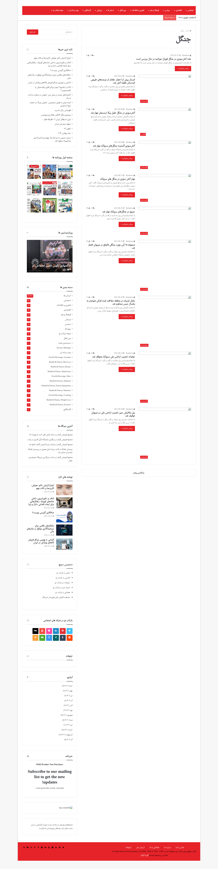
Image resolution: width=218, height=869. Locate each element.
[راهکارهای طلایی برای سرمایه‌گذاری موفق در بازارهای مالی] (64, 538)
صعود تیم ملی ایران (63, 132)
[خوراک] (35, 646)
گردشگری (87, 18)
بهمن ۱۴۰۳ (69, 699)
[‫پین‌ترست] (63, 639)
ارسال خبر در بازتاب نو (61, 596)
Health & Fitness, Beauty (61, 375)
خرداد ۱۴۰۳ (68, 738)
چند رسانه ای (73, 18)
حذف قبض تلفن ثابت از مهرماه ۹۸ (42, 443)
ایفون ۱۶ (67, 137)
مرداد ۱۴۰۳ (69, 728)
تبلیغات (128, 856)
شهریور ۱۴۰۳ (68, 723)
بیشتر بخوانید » (183, 76)
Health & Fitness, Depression (59, 380)
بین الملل (123, 18)
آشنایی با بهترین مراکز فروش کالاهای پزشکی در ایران (49, 91)
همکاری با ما (154, 856)
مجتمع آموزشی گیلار (65, 443)
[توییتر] (70, 639)
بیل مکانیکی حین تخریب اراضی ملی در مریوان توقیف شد (113, 422)
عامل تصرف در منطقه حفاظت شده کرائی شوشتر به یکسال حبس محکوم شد (111, 310)
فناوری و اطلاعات (138, 18)
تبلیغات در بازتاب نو (62, 591)
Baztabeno (186, 63)
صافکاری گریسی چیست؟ (60, 79)
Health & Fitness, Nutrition (60, 398)
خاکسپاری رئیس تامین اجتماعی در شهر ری (51, 275)
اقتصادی (179, 18)
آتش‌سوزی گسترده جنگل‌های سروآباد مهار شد (114, 154)
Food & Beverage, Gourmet (60, 365)
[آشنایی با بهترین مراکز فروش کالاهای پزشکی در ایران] (64, 552)
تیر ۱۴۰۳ (69, 733)
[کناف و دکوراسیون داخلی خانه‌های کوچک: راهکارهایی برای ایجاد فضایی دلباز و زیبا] (64, 511)
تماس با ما (180, 856)
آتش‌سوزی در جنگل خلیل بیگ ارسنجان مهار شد (113, 121)
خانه (188, 39)
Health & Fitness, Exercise (60, 413)
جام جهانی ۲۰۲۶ (64, 141)
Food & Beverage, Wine (61, 384)
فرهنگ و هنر (154, 18)
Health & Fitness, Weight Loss (59, 408)
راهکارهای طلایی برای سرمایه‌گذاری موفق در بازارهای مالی (49, 85)
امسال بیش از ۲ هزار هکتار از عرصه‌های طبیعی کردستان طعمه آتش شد (113, 89)
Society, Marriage (64, 356)
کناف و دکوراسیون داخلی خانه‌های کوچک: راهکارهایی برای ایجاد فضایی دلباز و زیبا (49, 72)
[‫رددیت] (70, 646)
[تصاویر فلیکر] (49, 639)
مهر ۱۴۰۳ (69, 718)
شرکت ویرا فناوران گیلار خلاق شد (42, 452)
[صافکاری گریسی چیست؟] (64, 525)
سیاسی (167, 18)
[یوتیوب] (42, 639)
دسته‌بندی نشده (64, 351)
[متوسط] (42, 646)
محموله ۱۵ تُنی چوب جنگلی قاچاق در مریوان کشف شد (111, 255)
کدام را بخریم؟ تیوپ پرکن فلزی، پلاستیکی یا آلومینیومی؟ (53, 97)
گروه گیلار (144, 863)
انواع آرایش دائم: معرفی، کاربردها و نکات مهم (52, 66)
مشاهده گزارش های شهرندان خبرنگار (56, 605)
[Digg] (35, 639)
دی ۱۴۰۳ (70, 704)
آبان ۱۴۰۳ (69, 713)
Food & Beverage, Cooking (60, 403)
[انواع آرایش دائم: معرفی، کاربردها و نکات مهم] (64, 497)
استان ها (111, 18)
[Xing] (56, 646)
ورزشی (99, 18)
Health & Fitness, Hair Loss (60, 370)
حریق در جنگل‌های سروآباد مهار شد (118, 220)
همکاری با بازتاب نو (62, 600)
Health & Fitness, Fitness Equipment (56, 394)
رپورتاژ (68, 337)
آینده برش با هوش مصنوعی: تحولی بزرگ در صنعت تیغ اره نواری (50, 112)
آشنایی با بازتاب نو (63, 586)
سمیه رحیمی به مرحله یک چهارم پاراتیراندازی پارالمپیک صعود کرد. (52, 147)
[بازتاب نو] (182, 7)
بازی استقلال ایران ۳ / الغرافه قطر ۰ (57, 128)
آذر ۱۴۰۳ (70, 709)
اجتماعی (191, 18)
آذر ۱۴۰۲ (70, 748)
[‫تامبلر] (63, 646)
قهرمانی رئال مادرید (63, 118)
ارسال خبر (140, 856)
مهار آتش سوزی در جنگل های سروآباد (117, 187)
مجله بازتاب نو (58, 18)
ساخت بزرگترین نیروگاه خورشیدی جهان (50, 467)
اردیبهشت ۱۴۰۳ (67, 743)
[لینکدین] (56, 639)
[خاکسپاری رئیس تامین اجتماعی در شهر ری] (50, 264)
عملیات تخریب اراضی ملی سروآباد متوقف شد (113, 365)
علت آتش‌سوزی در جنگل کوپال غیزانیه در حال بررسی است (163, 67)
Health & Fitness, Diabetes (60, 389)
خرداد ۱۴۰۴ (68, 694)
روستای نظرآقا (67, 457)
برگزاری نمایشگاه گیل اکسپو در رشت (41, 448)
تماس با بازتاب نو (63, 581)
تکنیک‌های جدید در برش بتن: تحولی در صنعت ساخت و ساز (49, 105)
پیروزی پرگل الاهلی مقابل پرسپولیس (56, 123)
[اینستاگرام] (49, 646)
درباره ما (167, 856)
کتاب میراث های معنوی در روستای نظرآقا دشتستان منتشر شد (50, 459)
